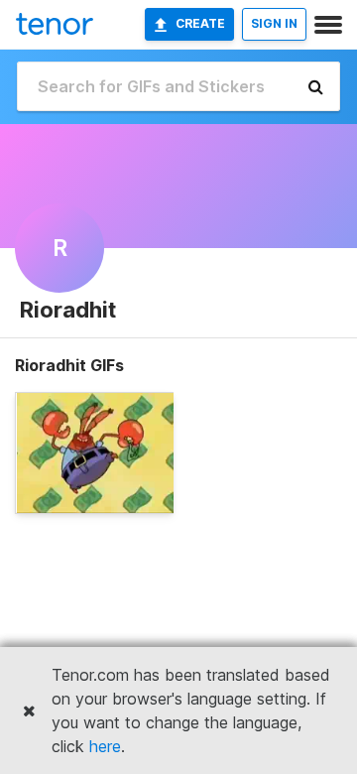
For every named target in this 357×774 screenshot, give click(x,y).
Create (200, 23)
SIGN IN (274, 23)
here (105, 746)
